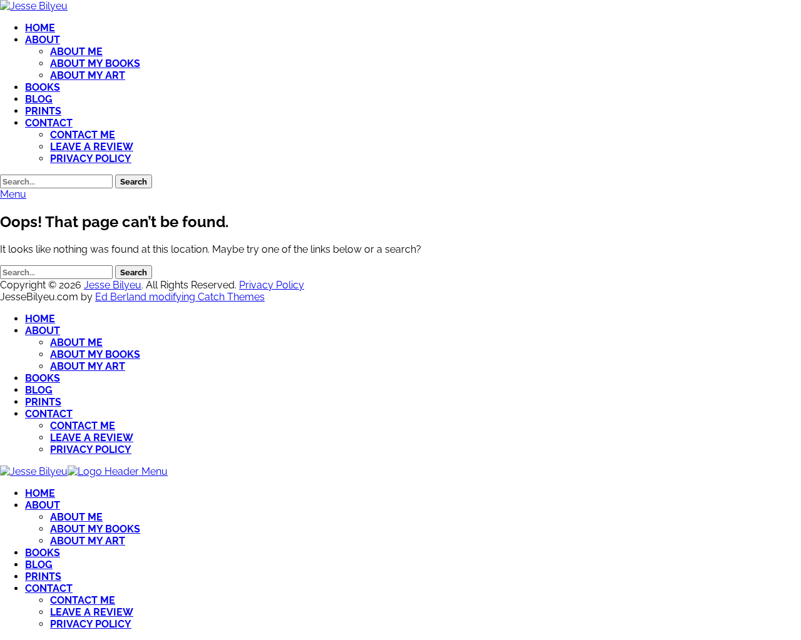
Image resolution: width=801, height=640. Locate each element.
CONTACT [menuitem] (49, 588)
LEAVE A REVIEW (91, 147)
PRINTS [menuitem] (43, 576)
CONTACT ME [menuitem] (82, 600)
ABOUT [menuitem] (42, 505)
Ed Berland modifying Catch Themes (180, 297)
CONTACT (49, 123)
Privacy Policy (271, 285)
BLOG (39, 99)
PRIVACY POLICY (90, 159)
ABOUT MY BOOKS (95, 63)
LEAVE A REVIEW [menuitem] (91, 612)
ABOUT (42, 40)
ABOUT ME (76, 52)
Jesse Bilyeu (112, 285)
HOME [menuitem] (40, 493)
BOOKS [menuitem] (42, 553)
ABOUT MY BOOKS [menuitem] (95, 529)
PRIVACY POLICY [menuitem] (90, 624)
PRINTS (43, 111)
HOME (40, 28)
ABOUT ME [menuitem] (76, 517)
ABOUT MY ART (87, 75)
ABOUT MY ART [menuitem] (87, 541)
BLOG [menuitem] (39, 565)
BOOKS (42, 87)
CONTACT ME (82, 135)
